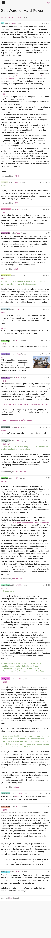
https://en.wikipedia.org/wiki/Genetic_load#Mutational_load (24, 404)
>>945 (3, 431)
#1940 (18, 440)
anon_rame (5, 209)
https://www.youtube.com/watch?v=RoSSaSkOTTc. (28, 523)
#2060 (18, 807)
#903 (18, 233)
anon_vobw (6, 275)
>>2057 (16, 579)
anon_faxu (5, 807)
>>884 (3, 94)
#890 (13, 23)
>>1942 (16, 472)
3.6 (43, 182)
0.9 (43, 793)
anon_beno (5, 354)
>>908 (3, 328)
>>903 (3, 279)
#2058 (19, 678)
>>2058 (23, 579)
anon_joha (5, 872)
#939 (19, 354)
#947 (18, 427)
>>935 (3, 357)
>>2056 (23, 472)
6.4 (45, 378)
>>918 (3, 344)
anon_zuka (5, 678)
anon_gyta (5, 233)
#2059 (19, 793)
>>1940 (16, 176)
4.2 (45, 872)
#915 (18, 309)
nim (2, 23)
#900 (19, 209)
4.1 (45, 209)
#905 (19, 275)
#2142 (18, 872)
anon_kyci (5, 585)
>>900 (15, 203)
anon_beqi (5, 309)
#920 (18, 341)
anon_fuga (5, 341)
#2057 (18, 585)
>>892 (3, 313)
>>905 (15, 269)
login (48, 3)
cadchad (4, 478)
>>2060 (16, 787)
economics (16, 17)
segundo (4, 182)
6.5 (45, 678)
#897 (17, 182)
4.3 (45, 233)
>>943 (3, 381)
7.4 (45, 478)
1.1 (48, 182)
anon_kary (5, 427)
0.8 (45, 309)
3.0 (43, 427)
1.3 (43, 341)
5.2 (43, 354)
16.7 (45, 23)
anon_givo (5, 440)
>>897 (3, 212)
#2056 (17, 478)
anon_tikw (5, 378)
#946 (18, 378)
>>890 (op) (5, 444)
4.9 (45, 440)
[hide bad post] (49, 23)
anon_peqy (5, 793)
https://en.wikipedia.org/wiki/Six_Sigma (16, 420)
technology (5, 17)
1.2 (48, 354)
